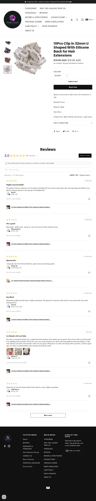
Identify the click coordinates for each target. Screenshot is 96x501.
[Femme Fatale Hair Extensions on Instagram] (9, 446)
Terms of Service (28, 459)
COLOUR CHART (58, 17)
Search (25, 439)
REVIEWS (44, 13)
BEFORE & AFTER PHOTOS (36, 17)
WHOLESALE (30, 13)
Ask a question (61, 123)
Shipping (65, 63)
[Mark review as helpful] (89, 198)
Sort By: (74, 175)
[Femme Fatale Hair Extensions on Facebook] (5, 446)
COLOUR (57, 72)
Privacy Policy (27, 466)
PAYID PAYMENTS (49, 26)
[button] (37, 155)
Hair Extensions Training (31, 452)
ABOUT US (29, 30)
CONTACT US (27, 456)
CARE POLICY (31, 26)
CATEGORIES (30, 8)
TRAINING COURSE (33, 21)
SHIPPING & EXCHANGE (31, 463)
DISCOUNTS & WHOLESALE (28, 447)
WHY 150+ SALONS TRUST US (53, 8)
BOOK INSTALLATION (54, 21)
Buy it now (73, 87)
